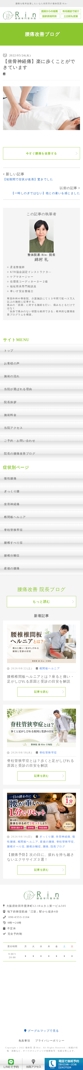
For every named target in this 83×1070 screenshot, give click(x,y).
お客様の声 (12, 363)
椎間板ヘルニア (15, 517)
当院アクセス (13, 427)
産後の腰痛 (12, 568)
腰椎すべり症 (13, 542)
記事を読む (41, 691)
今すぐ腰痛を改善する (41, 153)
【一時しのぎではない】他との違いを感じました (45, 193)
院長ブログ (58, 846)
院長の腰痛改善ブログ (19, 453)
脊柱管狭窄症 (13, 529)
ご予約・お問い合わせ (19, 440)
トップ (8, 350)
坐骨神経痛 (12, 504)
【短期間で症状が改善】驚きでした (28, 179)
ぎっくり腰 (12, 491)
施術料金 (10, 415)
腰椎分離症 (12, 555)
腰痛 (46, 846)
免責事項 (24, 1040)
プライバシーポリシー (49, 1040)
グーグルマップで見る (43, 1030)
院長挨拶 (10, 402)
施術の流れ (12, 376)
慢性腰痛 (10, 478)
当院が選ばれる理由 (18, 389)
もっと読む (41, 601)
